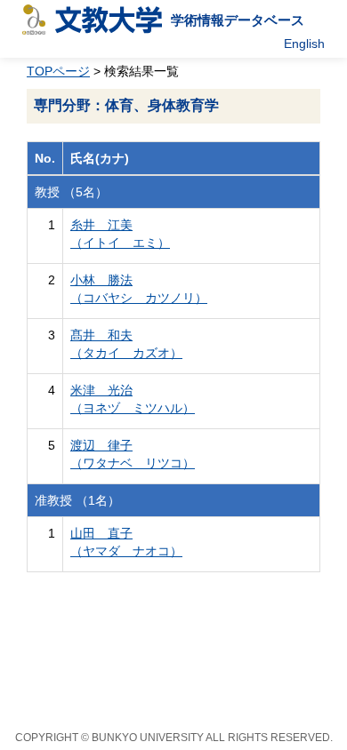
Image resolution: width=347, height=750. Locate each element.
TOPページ (58, 71)
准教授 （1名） (77, 500)
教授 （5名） (71, 192)
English (304, 43)
